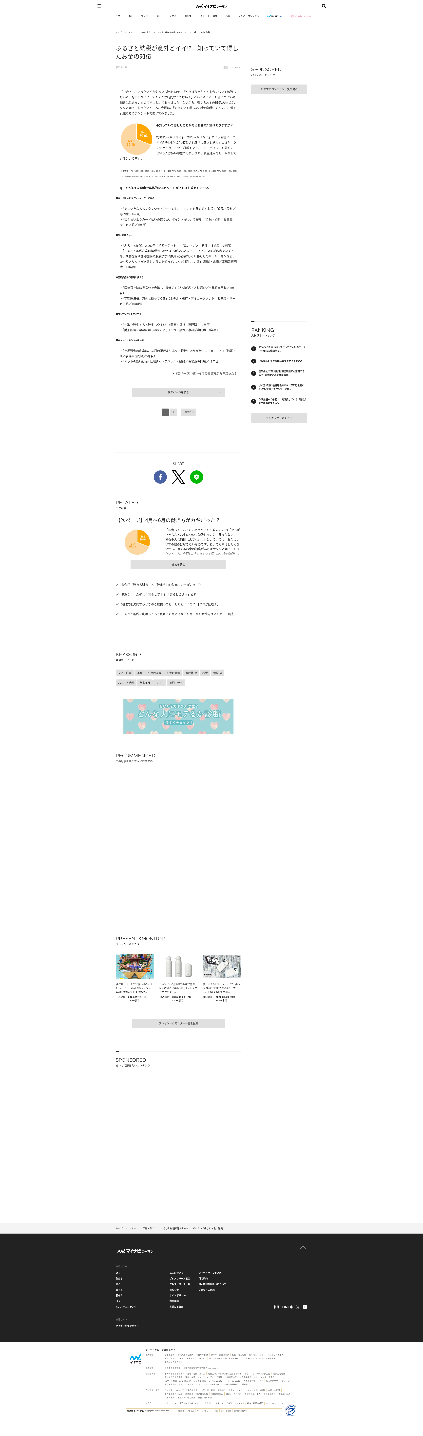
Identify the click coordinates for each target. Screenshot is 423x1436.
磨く (158, 16)
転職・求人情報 (239, 1355)
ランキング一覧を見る (279, 418)
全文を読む (178, 564)
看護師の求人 (217, 1394)
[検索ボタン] (324, 6)
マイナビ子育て (267, 1377)
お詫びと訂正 (176, 1306)
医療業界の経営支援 (186, 1397)
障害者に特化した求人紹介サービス (225, 1358)
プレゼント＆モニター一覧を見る (178, 1023)
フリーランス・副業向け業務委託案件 (261, 1358)
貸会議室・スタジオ (235, 1403)
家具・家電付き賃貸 (173, 1384)
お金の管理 (173, 673)
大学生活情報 (279, 1373)
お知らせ (174, 1289)
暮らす (188, 16)
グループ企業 (226, 1411)
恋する (172, 16)
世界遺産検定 (231, 1377)
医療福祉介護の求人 (173, 1362)
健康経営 (219, 1403)
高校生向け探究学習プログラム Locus (200, 1368)
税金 (205, 673)
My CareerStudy (217, 1381)
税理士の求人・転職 (173, 1394)
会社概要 (180, 1411)
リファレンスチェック (276, 1403)
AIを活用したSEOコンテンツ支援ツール (203, 1384)
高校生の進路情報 (172, 1368)
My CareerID (234, 1381)
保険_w (217, 673)
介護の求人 (169, 1397)
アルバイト (169, 1358)
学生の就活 (169, 1355)
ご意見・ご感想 (206, 1289)
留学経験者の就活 (185, 1355)
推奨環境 (174, 1301)
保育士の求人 (269, 1394)
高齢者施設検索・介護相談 (236, 1384)
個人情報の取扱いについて (212, 1284)
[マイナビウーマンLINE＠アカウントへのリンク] (287, 1307)
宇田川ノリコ (123, 67)
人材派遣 (169, 1390)
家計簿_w (191, 673)
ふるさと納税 (126, 683)
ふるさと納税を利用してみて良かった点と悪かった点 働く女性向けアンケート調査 (177, 614)
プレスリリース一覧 (180, 1284)
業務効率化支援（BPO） (190, 1403)
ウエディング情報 (214, 1377)
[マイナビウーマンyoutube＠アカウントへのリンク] (305, 1307)
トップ (116, 16)
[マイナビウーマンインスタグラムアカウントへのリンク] (276, 1307)
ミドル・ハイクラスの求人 (272, 1355)
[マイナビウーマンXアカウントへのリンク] (297, 1307)
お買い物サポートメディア (278, 1381)
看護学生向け (202, 1355)
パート (180, 1358)
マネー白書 (124, 673)
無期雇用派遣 (284, 1394)
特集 (228, 16)
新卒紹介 (222, 1390)
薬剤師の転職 (202, 1394)
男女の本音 (154, 673)
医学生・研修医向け (220, 1355)
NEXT (188, 412)
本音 (139, 673)
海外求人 (253, 1355)
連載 (215, 16)
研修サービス (170, 1403)
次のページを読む (178, 392)
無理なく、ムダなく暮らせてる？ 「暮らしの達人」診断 (158, 594)
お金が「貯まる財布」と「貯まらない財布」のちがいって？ (160, 585)
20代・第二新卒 (208, 1390)
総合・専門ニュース (196, 1373)
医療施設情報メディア (253, 1381)
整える (144, 16)
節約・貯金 (146, 32)
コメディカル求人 (234, 1394)
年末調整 (145, 683)
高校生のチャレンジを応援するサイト (225, 1373)
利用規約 (203, 1278)
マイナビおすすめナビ (127, 1325)
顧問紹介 (189, 1394)
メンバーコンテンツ (248, 16)
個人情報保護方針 (240, 1411)
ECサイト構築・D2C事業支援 (178, 1381)
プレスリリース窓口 (180, 1278)
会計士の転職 (274, 1390)
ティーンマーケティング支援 (257, 1373)
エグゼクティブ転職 (256, 1390)
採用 (216, 1411)
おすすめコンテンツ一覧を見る (279, 89)
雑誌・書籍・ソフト (194, 1377)
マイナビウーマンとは (210, 1272)
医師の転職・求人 (253, 1394)
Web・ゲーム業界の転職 (186, 1390)
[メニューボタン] (99, 6)
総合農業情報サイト (249, 1377)
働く (130, 16)
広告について (176, 1272)
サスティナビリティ (204, 1411)
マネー (131, 32)
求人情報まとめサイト (174, 1373)
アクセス (190, 1411)
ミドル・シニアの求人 (196, 1358)
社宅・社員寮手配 (255, 1403)
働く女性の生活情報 (173, 1377)
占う (202, 16)
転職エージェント (237, 1390)
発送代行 (208, 1403)
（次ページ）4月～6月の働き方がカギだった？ (205, 373)
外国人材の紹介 (205, 1397)
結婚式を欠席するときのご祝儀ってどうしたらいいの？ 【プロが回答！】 (170, 604)
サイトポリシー (178, 1295)
